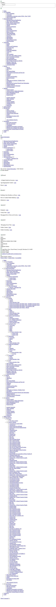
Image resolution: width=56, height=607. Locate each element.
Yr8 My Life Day (13, 540)
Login (5, 131)
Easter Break (12, 435)
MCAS (8, 67)
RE (10, 340)
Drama (10, 326)
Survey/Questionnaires (11, 30)
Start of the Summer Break (15, 473)
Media (10, 330)
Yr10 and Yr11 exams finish (15, 423)
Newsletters (9, 117)
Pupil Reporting (10, 41)
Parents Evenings (10, 78)
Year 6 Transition (10, 13)
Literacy (11, 301)
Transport (8, 74)
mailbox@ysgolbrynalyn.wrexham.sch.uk (11, 253)
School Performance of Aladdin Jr (17, 553)
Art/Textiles (12, 325)
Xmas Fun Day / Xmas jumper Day (17, 545)
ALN (7, 53)
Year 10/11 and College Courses (13, 55)
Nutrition (11, 348)
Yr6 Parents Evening (14, 485)
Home (5, 11)
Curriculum (9, 14)
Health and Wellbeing (11, 50)
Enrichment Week (13, 562)
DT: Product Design (14, 318)
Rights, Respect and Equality (13, 22)
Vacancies (8, 35)
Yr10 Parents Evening (14, 480)
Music (10, 329)
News (7, 109)
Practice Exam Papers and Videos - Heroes (19, 307)
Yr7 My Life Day (13, 561)
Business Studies (13, 321)
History (11, 339)
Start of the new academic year (16, 515)
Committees (9, 125)
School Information (8, 18)
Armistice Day (12, 543)
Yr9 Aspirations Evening (15, 544)
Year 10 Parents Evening (15, 446)
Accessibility (18, 257)
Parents (5, 66)
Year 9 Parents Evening (14, 444)
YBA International (10, 33)
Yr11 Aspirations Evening (15, 541)
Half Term (11, 428)
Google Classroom (10, 97)
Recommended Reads (11, 59)
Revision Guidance (13, 314)
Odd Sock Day (12, 566)
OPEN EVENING (13, 451)
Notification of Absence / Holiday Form (15, 80)
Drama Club (15, 333)
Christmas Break (13, 430)
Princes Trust (12, 349)
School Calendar (10, 110)
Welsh (10, 356)
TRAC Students (10, 99)
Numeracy (11, 311)
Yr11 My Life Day (13, 552)
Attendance (9, 68)
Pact (7, 79)
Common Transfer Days (14, 488)
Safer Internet (9, 38)
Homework (9, 105)
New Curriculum (10, 58)
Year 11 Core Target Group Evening (17, 450)
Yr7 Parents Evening (14, 484)
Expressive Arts (10, 47)
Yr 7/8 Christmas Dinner (15, 570)
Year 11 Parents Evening (15, 448)
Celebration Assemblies (14, 564)
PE (10, 347)
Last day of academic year (15, 528)
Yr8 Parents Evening (14, 481)
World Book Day (13, 555)
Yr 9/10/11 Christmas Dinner (16, 572)
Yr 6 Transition (7, 12)
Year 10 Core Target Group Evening (17, 447)
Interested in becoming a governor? (14, 126)
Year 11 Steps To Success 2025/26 (14, 60)
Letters (8, 114)
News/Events (7, 108)
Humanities (9, 49)
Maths (7, 45)
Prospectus (8, 28)
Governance (6, 121)
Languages (8, 51)
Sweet (10, 351)
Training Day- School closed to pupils (18, 461)
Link (17, 180)
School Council (10, 89)
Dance (10, 328)
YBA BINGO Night (14, 547)
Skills (10, 341)
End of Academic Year (14, 472)
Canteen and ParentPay (11, 76)
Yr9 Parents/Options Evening (16, 482)
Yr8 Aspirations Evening (15, 556)
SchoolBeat (9, 81)
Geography (12, 337)
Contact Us (6, 130)
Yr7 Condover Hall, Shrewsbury (16, 476)
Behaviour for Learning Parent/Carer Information (17, 83)
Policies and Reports (11, 26)
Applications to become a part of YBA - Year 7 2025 (18, 16)
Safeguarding (9, 37)
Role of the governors (11, 122)
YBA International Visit (14, 565)
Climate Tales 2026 (10, 34)
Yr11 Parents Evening (14, 478)
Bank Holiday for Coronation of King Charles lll (20, 453)
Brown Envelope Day (14, 549)
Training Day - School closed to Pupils (18, 505)
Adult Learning (7, 106)
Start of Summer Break (14, 439)
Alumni (8, 25)
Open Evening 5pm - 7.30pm (16, 477)
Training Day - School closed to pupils (18, 457)
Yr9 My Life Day (13, 551)
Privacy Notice (9, 32)
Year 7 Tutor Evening (14, 440)
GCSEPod (8, 104)
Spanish (11, 358)
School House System (11, 39)
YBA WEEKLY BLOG (12, 120)
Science (11, 317)
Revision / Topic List (11, 62)
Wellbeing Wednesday (11, 63)
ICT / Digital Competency (15, 319)
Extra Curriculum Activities (12, 56)
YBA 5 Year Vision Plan (12, 21)
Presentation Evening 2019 (12, 116)
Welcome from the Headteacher (13, 20)
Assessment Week (10, 64)
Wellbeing (8, 100)
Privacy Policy (4, 257)
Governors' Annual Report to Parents (14, 129)
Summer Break (12, 506)
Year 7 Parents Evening (14, 442)
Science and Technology (12, 46)
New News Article (13, 420)
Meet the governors (10, 123)
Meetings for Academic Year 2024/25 (15, 127)
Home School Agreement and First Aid (15, 72)
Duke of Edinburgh (10, 93)
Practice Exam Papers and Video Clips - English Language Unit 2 (24, 305)
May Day (11, 436)
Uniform (8, 75)
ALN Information (10, 87)
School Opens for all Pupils (15, 426)
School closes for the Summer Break (17, 427)
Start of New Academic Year (15, 456)
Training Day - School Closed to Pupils (18, 492)
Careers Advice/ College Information (14, 91)
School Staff (9, 29)
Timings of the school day (12, 113)
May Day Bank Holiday (14, 468)
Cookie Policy (11, 257)
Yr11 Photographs (13, 573)
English (8, 43)
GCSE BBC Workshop (14, 569)
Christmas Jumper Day (14, 455)
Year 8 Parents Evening (14, 443)
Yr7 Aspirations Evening (15, 539)
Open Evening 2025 (11, 17)
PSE (10, 345)
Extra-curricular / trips (14, 302)
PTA (7, 70)
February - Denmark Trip (15, 287)
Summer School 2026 (11, 24)
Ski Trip (14, 353)
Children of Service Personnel (13, 85)
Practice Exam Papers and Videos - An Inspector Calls (21, 306)
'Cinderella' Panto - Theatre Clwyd (17, 548)
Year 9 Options (9, 54)
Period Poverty (9, 95)
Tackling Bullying (10, 84)
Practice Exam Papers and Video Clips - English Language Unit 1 (24, 303)
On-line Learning (10, 101)
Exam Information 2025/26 (12, 92)
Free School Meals (10, 71)
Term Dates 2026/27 (11, 112)
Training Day (12, 425)
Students (5, 88)
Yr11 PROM (12, 560)
